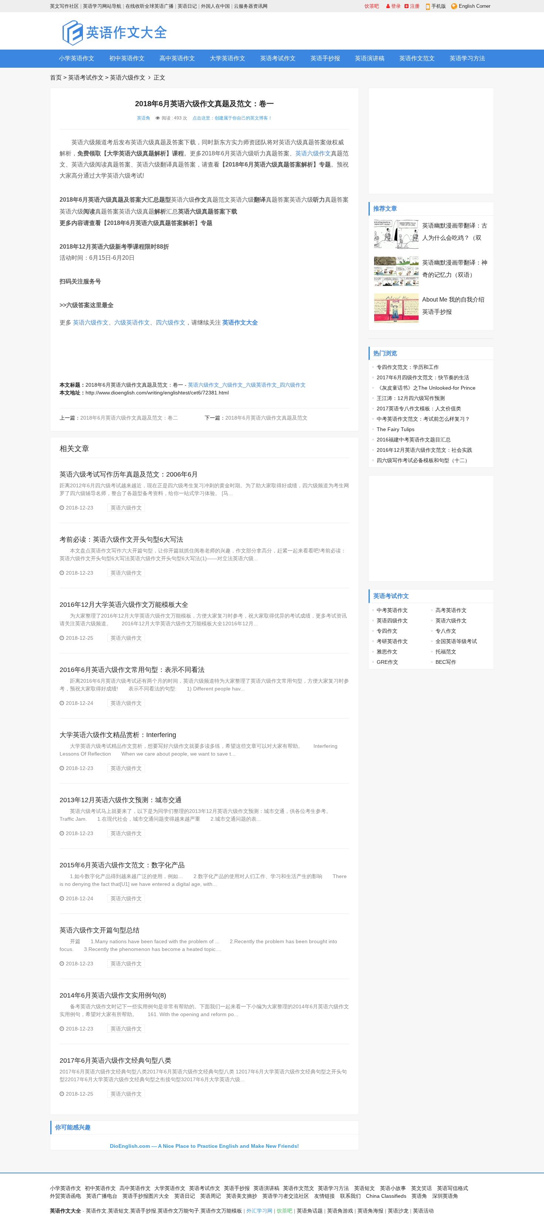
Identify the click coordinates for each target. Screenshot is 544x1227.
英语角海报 (370, 1211)
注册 (414, 6)
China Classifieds (386, 1196)
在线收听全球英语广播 (149, 6)
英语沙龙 (398, 1211)
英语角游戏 (340, 1211)
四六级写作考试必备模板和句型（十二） (423, 460)
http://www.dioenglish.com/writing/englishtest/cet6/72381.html (157, 393)
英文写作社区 (64, 6)
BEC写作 (446, 662)
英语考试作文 (278, 58)
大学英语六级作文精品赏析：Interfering (118, 735)
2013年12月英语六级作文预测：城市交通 (121, 800)
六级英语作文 (132, 322)
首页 (56, 77)
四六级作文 (170, 322)
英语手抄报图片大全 (145, 1196)
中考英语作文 (392, 610)
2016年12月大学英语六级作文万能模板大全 (124, 604)
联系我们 (350, 1196)
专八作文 (446, 631)
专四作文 (387, 631)
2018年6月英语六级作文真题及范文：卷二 (129, 418)
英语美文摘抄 (241, 1196)
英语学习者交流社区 (285, 1196)
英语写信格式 (452, 1188)
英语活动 (423, 1211)
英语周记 (210, 1196)
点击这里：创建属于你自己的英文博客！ (232, 118)
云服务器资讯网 (251, 6)
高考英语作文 (451, 610)
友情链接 (324, 1196)
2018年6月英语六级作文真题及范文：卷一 (134, 385)
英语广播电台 (101, 1196)
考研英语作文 (392, 641)
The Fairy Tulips (395, 429)
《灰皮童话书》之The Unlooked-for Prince (426, 388)
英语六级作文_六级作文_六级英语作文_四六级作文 (247, 385)
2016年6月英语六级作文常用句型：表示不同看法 (132, 669)
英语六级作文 (127, 77)
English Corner (474, 6)
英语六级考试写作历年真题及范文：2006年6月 (129, 474)
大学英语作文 (227, 58)
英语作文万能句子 (178, 1211)
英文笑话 (421, 1188)
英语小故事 (393, 1188)
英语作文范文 (417, 58)
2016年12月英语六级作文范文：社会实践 (424, 450)
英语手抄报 (325, 58)
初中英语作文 (127, 58)
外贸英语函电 (65, 1196)
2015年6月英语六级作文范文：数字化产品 (122, 865)
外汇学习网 (259, 1211)
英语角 (143, 118)
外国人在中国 (215, 6)
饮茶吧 (372, 6)
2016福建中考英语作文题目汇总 (414, 440)
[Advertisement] (359, 30)
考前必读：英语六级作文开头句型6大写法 (121, 539)
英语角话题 (310, 1211)
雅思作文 (387, 652)
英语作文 (96, 1211)
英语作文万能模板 (221, 1211)
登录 (395, 6)
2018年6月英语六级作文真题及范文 (266, 418)
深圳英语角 (445, 1196)
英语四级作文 (392, 620)
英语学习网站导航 (102, 6)
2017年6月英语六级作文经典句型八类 (115, 1060)
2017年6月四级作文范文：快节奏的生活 (423, 377)
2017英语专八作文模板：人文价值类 (419, 408)
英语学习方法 (467, 58)
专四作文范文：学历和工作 (408, 367)
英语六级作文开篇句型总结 (100, 930)
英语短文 (364, 1188)
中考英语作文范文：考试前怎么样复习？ (423, 419)
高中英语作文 (177, 58)
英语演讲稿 (370, 58)
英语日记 (187, 6)
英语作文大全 (240, 322)
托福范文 (446, 652)
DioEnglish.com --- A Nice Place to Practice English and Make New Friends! (204, 1146)
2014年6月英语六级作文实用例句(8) (113, 995)
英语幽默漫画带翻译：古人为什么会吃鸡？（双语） (454, 237)
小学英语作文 (76, 58)
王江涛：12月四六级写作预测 (411, 398)
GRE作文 (387, 662)
